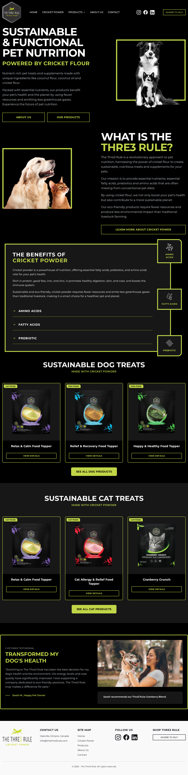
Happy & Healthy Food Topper (157, 446)
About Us (96, 12)
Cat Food (11, 386)
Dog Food (73, 386)
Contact (114, 12)
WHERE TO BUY (174, 12)
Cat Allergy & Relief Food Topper (94, 581)
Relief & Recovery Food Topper (94, 446)
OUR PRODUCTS (68, 117)
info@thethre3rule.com (54, 740)
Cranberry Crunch (157, 579)
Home (34, 12)
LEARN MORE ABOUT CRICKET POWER (143, 229)
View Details (31, 456)
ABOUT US (23, 117)
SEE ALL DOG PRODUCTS (94, 471)
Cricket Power (53, 12)
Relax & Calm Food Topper (31, 446)
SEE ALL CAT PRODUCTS (94, 609)
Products (75, 12)
